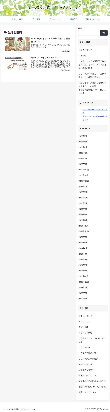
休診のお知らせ (85, 50)
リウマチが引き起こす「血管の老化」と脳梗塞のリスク (92, 75)
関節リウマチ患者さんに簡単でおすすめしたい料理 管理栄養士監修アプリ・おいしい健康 (93, 88)
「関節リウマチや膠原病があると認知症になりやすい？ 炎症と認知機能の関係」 (92, 64)
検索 (80, 28)
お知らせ (82, 55)
